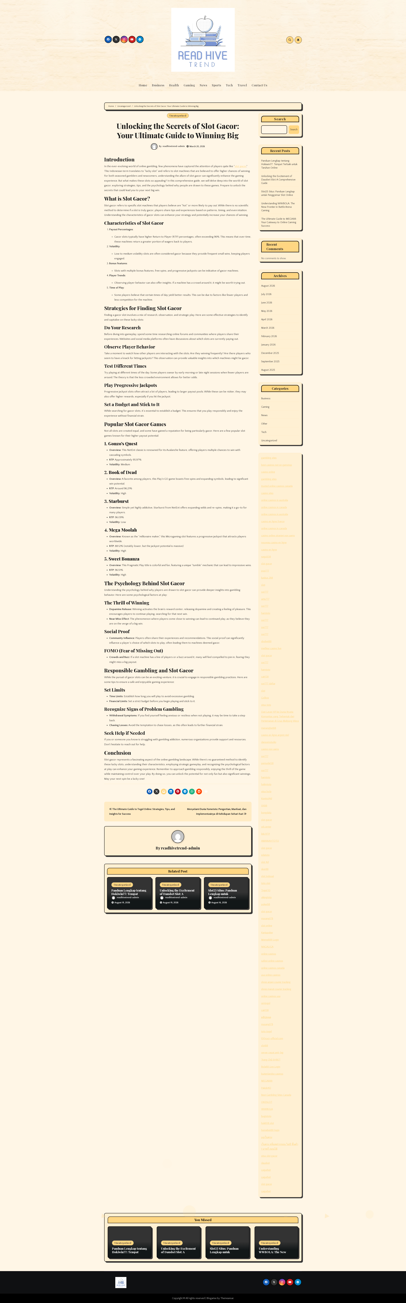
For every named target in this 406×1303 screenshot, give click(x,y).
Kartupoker (267, 932)
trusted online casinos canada (277, 486)
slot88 (264, 1045)
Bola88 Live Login (270, 1066)
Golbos (265, 697)
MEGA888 (266, 1080)
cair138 (265, 676)
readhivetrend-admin (174, 146)
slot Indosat (267, 876)
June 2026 (266, 302)
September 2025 (270, 361)
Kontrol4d (266, 798)
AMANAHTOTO (270, 840)
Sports (216, 85)
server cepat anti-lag (272, 1052)
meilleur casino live (271, 648)
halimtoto (266, 784)
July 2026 (266, 294)
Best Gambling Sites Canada (276, 1095)
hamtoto (265, 613)
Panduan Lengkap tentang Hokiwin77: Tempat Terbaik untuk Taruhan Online (279, 164)
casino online (268, 472)
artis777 (265, 599)
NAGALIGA (267, 946)
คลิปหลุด (266, 1017)
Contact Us (259, 85)
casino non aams (270, 749)
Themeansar (226, 1298)
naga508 (266, 556)
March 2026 (268, 327)
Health (174, 85)
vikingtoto (266, 897)
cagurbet (266, 1170)
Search (280, 119)
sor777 (264, 591)
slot (263, 585)
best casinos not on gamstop (276, 465)
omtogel (265, 1003)
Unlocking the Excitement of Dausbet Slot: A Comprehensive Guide (177, 894)
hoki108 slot (267, 1123)
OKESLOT (266, 1102)
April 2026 (267, 319)
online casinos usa (270, 996)
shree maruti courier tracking (276, 989)
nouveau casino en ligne (274, 542)
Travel (242, 85)
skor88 (264, 869)
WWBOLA (267, 1109)
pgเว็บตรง (266, 1137)
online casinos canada (273, 968)
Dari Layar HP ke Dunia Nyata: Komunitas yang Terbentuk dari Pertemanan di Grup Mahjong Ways (280, 716)
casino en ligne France (273, 521)
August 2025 (268, 369)
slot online (266, 925)
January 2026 (268, 344)
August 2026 (268, 285)
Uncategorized (178, 115)
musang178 (267, 918)
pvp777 (265, 570)
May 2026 (266, 311)
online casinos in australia (274, 500)
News (203, 85)
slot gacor (240, 166)
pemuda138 (267, 763)
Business (158, 85)
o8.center (266, 826)
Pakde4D (266, 1088)
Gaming (189, 85)
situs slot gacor (269, 1155)
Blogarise (211, 1298)
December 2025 (270, 353)
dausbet (265, 1163)
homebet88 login (270, 1130)
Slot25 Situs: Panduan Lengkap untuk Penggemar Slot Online (224, 894)
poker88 (265, 904)
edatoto (265, 855)
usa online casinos (270, 975)
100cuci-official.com (272, 1038)
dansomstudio (268, 742)
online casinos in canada (274, 507)
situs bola (266, 791)
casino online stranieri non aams (278, 535)
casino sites (267, 493)
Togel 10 (265, 890)
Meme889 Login (270, 939)
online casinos (268, 953)
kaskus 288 (267, 577)
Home (143, 85)
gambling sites (269, 457)
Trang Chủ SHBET (271, 1059)
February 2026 (269, 336)
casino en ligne (269, 549)
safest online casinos (272, 960)
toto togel (266, 1031)
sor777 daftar (268, 683)
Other (264, 423)
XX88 (264, 805)
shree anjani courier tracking (276, 982)
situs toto (266, 704)
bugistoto (266, 1116)
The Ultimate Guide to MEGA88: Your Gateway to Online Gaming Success (279, 222)
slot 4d (265, 862)
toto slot (265, 883)
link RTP (265, 833)
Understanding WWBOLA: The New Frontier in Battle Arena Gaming (278, 207)
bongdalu (266, 812)
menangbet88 (268, 728)
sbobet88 (266, 641)
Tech (229, 85)
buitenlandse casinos (272, 1073)
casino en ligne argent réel (275, 735)
